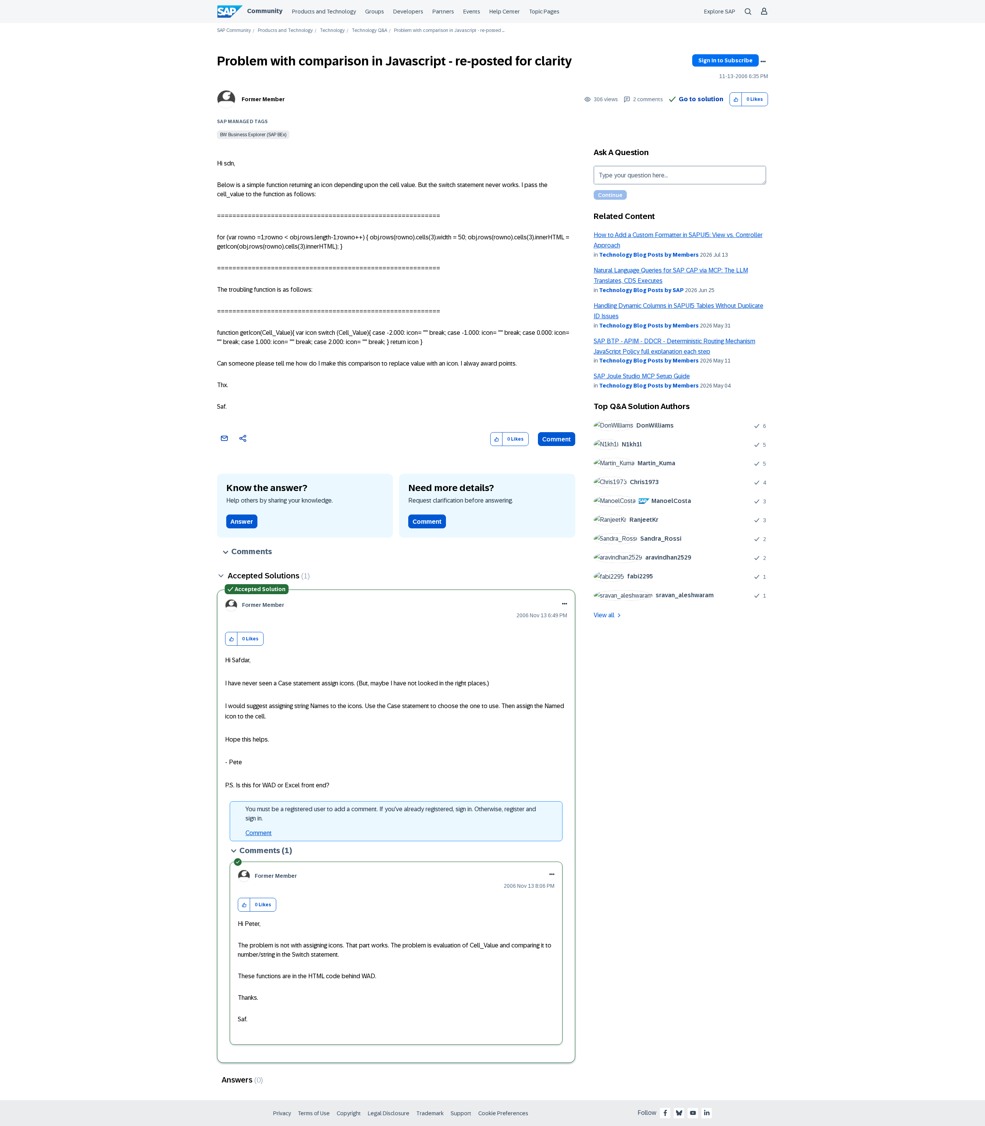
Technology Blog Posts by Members (649, 255)
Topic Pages (544, 11)
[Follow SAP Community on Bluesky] (679, 1113)
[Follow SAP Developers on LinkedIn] (707, 1113)
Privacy (282, 1113)
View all (604, 615)
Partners (443, 11)
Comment (556, 439)
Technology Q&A (369, 30)
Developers (408, 11)
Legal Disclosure (388, 1113)
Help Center (504, 11)
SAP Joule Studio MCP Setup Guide (642, 376)
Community (264, 11)
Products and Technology (324, 11)
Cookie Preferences (503, 1113)
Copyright (349, 1113)
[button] (736, 99)
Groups (374, 11)
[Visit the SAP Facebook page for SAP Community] (665, 1113)
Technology (332, 30)
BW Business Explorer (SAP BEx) (253, 134)
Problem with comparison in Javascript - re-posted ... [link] (449, 30)
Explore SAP (719, 11)
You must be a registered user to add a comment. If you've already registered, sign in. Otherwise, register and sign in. (390, 814)
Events (471, 11)
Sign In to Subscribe (725, 60)
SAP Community (234, 30)
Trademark (430, 1113)
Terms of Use (314, 1113)
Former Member (263, 99)
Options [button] (763, 61)
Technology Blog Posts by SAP (641, 290)
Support (461, 1113)
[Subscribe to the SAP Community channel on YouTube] (693, 1113)
